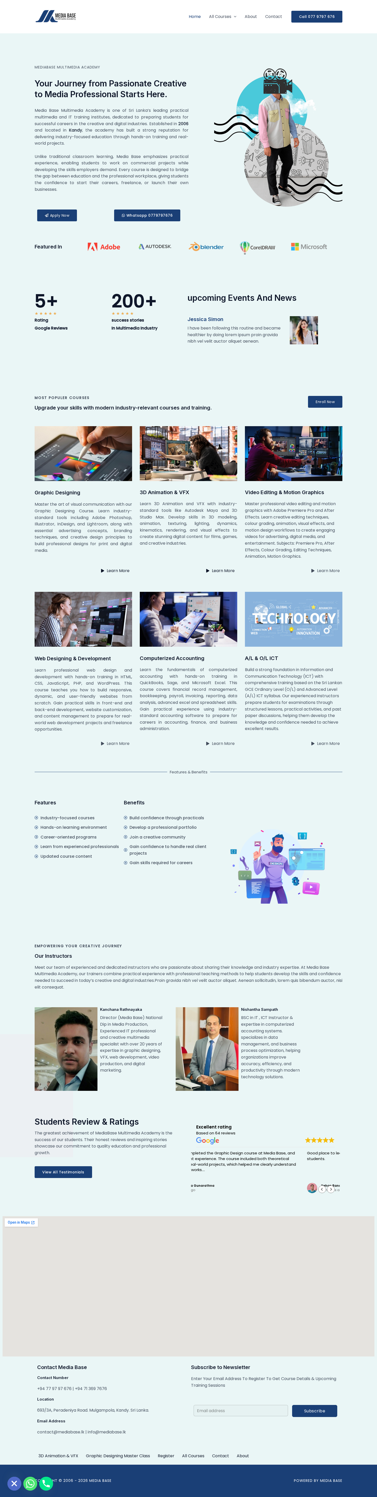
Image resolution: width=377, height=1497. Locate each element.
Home (195, 16)
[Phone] (46, 1484)
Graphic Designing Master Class (118, 1456)
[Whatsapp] (30, 1484)
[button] (233, 17)
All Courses (220, 16)
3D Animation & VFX (58, 1456)
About (251, 16)
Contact (273, 16)
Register (166, 1456)
